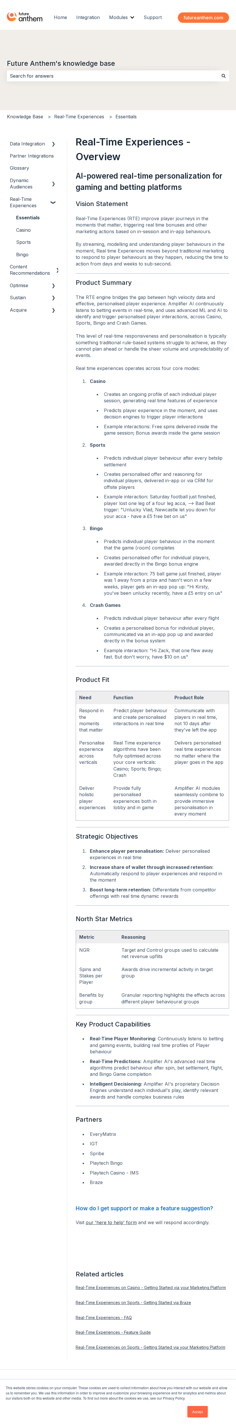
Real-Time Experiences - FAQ (104, 1317)
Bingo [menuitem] (22, 254)
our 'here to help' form (111, 1222)
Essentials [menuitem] (28, 217)
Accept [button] (197, 1411)
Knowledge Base (25, 116)
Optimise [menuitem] (19, 285)
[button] (53, 144)
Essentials (126, 116)
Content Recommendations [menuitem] (30, 270)
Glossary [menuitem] (19, 168)
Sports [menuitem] (23, 242)
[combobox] (112, 75)
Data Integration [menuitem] (27, 144)
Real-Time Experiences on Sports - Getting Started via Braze (133, 1302)
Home (60, 17)
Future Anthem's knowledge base (61, 63)
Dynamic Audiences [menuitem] (21, 183)
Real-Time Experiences (79, 116)
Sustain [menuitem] (18, 297)
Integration (88, 17)
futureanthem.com (203, 17)
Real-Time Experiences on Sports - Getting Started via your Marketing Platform (150, 1347)
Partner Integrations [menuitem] (32, 156)
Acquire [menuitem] (18, 310)
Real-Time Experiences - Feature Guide (113, 1332)
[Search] (223, 75)
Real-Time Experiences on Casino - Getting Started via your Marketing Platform (151, 1287)
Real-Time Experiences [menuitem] (23, 202)
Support (153, 17)
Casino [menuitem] (23, 230)
